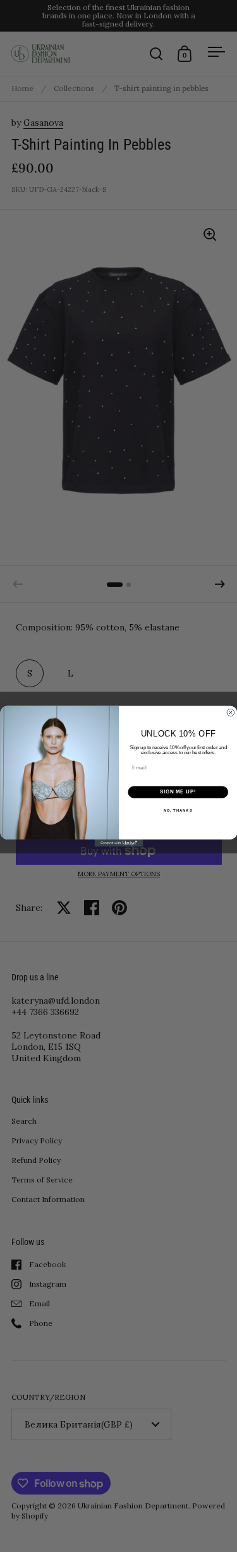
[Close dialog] (230, 712)
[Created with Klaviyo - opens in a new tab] (118, 843)
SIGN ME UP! (177, 791)
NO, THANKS (177, 810)
